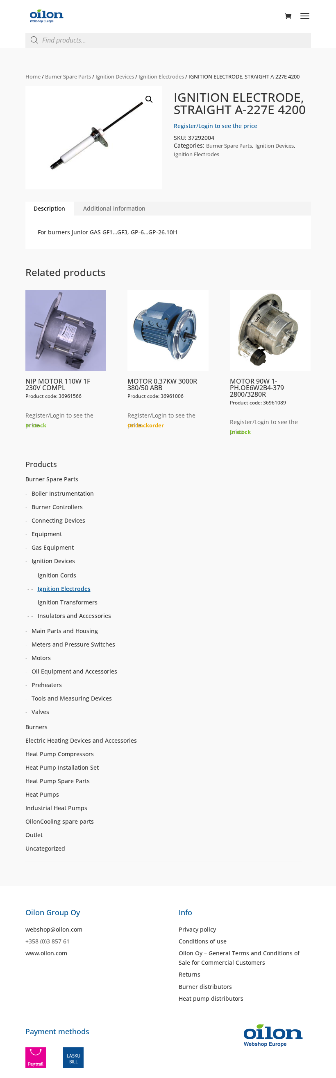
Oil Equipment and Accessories (74, 671)
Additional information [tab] (114, 208)
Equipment (47, 534)
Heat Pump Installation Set (62, 767)
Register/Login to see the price (215, 126)
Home (33, 76)
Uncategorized (45, 848)
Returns (189, 974)
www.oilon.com (46, 953)
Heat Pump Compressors (59, 754)
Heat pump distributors (211, 998)
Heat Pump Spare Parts (57, 781)
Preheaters (47, 685)
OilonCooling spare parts (59, 821)
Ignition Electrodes (161, 76)
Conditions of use (203, 941)
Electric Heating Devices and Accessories (81, 740)
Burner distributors (205, 986)
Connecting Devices (58, 520)
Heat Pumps (42, 794)
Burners (36, 727)
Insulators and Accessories (74, 616)
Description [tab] (49, 208)
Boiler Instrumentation (63, 493)
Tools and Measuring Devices (72, 698)
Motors (41, 658)
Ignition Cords (57, 575)
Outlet (34, 835)
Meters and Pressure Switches (73, 644)
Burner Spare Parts (68, 76)
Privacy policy (197, 929)
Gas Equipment (53, 547)
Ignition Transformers (68, 602)
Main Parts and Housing (65, 631)
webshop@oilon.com (53, 929)
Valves (40, 712)
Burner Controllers (57, 507)
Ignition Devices (114, 76)
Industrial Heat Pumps (56, 808)
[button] (149, 99)
